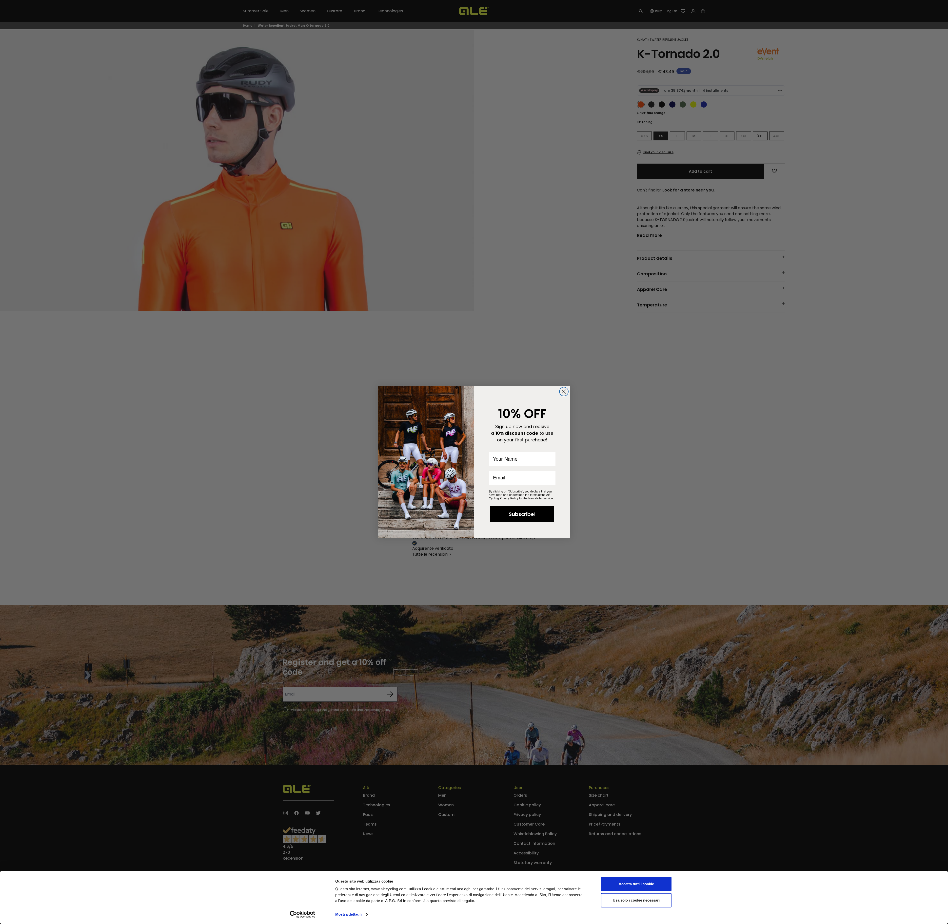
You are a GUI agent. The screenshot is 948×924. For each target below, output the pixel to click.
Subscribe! (522, 514)
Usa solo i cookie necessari (636, 900)
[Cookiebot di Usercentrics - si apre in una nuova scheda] (302, 914)
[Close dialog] (563, 391)
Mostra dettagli (348, 914)
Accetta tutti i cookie (636, 884)
